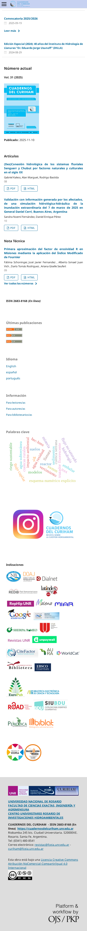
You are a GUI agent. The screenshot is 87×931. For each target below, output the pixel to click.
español (11, 372)
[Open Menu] (4, 4)
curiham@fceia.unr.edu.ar (26, 849)
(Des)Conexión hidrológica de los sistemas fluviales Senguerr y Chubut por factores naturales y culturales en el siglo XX (43, 168)
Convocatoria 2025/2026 (21, 18)
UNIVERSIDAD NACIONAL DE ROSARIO (35, 801)
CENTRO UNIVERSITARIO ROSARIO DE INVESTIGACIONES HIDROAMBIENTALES (35, 815)
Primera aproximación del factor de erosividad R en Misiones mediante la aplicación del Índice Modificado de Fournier (43, 253)
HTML (31, 188)
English (11, 366)
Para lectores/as (15, 402)
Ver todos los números (18, 283)
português (13, 378)
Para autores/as (15, 408)
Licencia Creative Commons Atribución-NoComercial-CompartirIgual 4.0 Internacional (43, 864)
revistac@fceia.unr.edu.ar (52, 845)
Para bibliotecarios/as (19, 415)
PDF (12, 188)
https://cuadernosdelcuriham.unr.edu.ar (45, 828)
